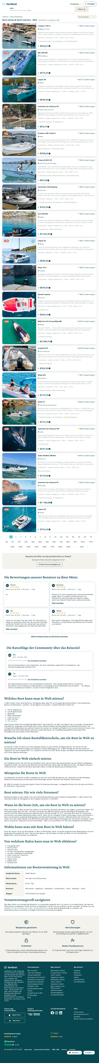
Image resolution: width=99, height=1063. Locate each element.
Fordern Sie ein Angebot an (49, 564)
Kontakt (77, 1017)
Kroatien (77, 970)
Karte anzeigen (84, 17)
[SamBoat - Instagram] (56, 1013)
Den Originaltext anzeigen (37, 661)
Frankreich (78, 975)
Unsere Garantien (34, 975)
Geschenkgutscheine (35, 984)
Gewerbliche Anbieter (35, 982)
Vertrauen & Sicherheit (36, 977)
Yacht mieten (56, 975)
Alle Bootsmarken (57, 995)
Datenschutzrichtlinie (42, 1049)
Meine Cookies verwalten (83, 1019)
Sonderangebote (57, 992)
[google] (55, 1033)
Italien (76, 977)
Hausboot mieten (57, 984)
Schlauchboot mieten (59, 973)
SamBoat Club (32, 986)
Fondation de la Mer (35, 993)
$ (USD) (88, 1052)
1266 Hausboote (13, 717)
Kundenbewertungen (35, 988)
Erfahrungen (32, 995)
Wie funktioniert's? (81, 1014)
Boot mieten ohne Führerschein (57, 987)
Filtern (80, 9)
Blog (29, 997)
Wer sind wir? (32, 970)
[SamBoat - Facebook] (52, 1013)
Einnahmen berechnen (35, 979)
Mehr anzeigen (58, 603)
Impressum (28, 1049)
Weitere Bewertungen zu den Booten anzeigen (49, 636)
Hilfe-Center (79, 1012)
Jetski (83, 888)
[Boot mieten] (9, 3)
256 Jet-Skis (12, 721)
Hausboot (76, 888)
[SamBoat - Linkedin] (60, 1013)
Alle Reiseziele (79, 982)
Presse (29, 991)
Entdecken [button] (74, 4)
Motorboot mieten (58, 970)
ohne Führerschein (39, 878)
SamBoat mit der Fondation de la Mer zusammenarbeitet (25, 908)
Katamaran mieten (58, 979)
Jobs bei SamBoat (34, 973)
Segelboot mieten (57, 977)
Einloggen (91, 4)
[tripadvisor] (9, 1041)
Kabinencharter (56, 990)
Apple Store (16, 1015)
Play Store (16, 1021)
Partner (64, 1049)
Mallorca (77, 973)
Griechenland (79, 979)
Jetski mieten (56, 982)
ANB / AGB (55, 1049)
